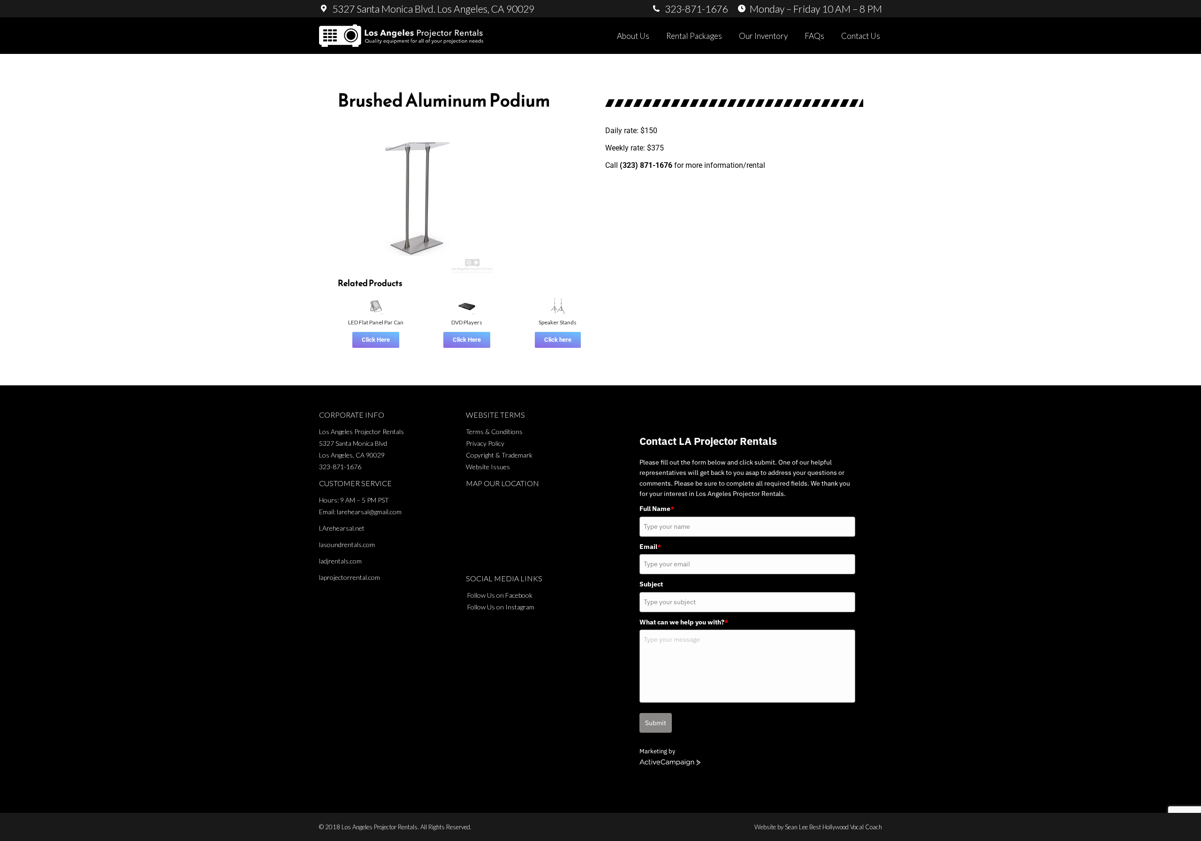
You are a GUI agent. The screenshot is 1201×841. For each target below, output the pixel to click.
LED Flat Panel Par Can (375, 322)
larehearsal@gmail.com (369, 512)
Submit (655, 723)
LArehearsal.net (342, 528)
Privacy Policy (485, 443)
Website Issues (488, 467)
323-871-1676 (340, 467)
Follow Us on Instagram (500, 607)
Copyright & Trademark (499, 455)
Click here (557, 339)
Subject (651, 584)
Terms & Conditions (494, 432)
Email (650, 546)
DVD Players (466, 322)
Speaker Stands (558, 322)
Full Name (656, 508)
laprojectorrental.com (349, 577)
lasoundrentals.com (347, 544)
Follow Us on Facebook (499, 595)
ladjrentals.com (340, 561)
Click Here (376, 339)
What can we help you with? (683, 622)
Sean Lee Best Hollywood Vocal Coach (833, 827)
